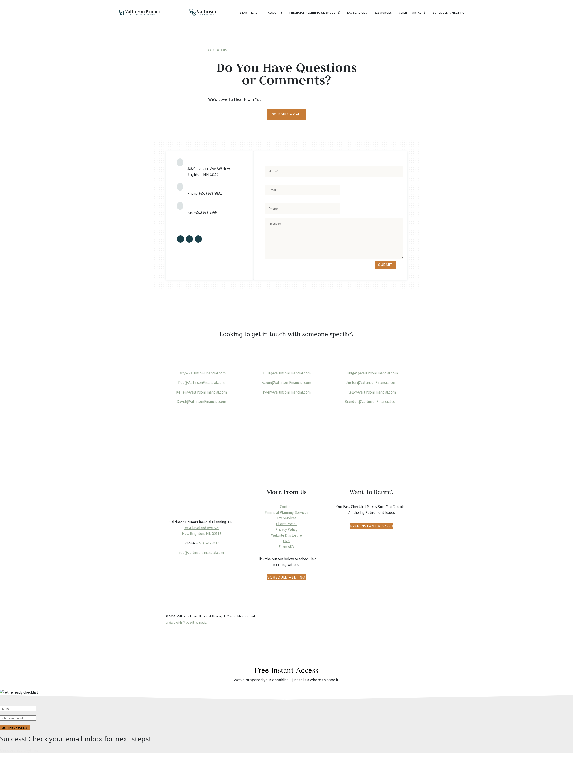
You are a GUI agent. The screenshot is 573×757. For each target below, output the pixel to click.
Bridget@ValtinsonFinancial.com (371, 373)
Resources (383, 12)
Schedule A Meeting (449, 12)
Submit (385, 264)
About (273, 12)
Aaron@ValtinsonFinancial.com (286, 382)
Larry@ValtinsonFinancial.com (201, 373)
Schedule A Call (286, 114)
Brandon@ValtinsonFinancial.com (371, 401)
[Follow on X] (189, 239)
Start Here (249, 13)
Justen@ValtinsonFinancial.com (371, 382)
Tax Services (357, 12)
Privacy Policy (286, 529)
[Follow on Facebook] (180, 239)
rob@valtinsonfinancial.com (201, 552)
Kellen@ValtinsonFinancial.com (201, 392)
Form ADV (286, 546)
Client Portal (410, 12)
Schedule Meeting (286, 577)
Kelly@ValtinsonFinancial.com (371, 392)
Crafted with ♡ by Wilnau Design (187, 622)
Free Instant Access (371, 526)
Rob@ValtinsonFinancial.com (201, 382)
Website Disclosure (286, 535)
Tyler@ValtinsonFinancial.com (286, 392)
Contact (286, 506)
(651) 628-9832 (207, 543)
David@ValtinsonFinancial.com (201, 401)
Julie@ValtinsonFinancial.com (286, 373)
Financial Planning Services (312, 12)
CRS (286, 540)
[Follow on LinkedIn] (198, 239)
